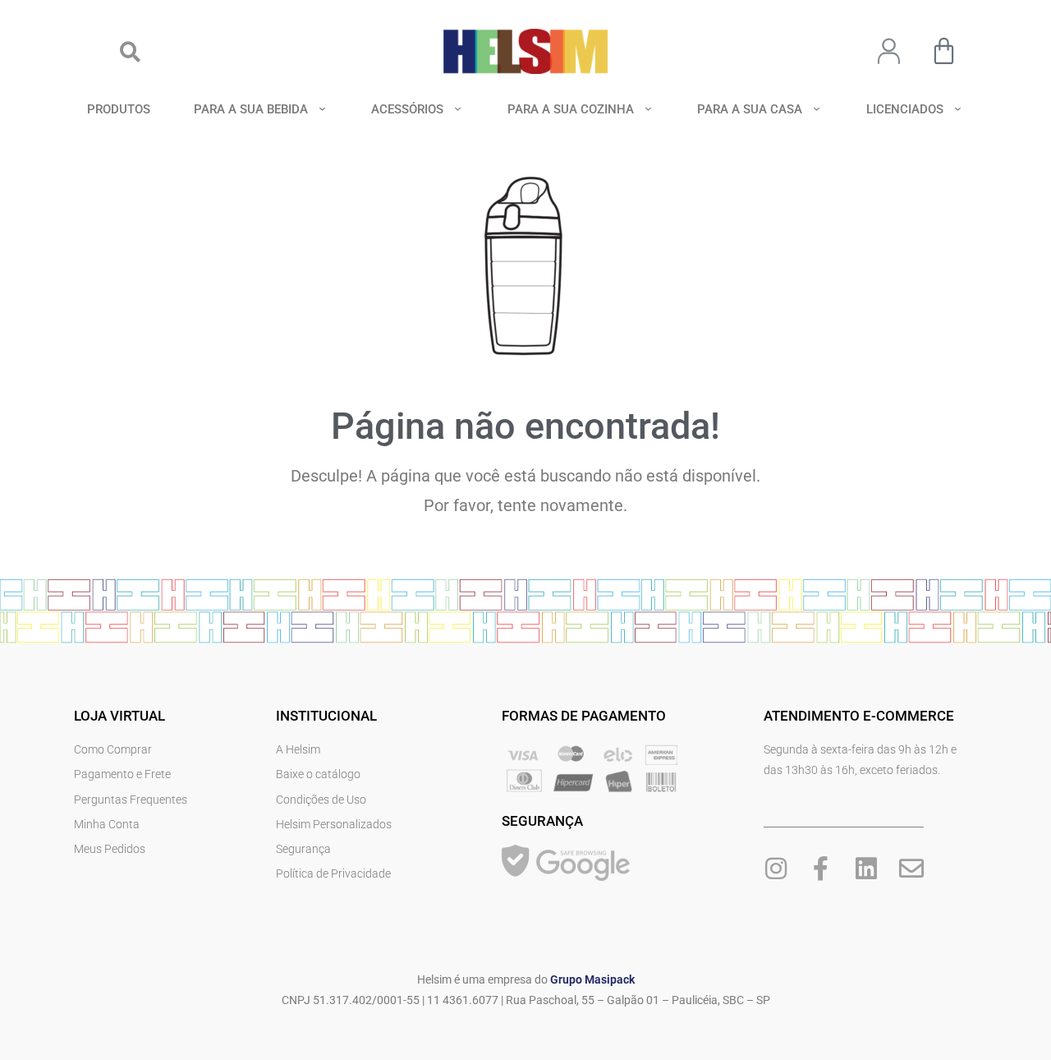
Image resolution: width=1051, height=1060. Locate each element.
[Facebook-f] (821, 868)
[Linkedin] (866, 868)
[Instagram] (776, 868)
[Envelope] (911, 868)
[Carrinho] (943, 50)
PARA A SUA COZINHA (570, 109)
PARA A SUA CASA (749, 109)
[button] (130, 51)
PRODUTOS (118, 109)
